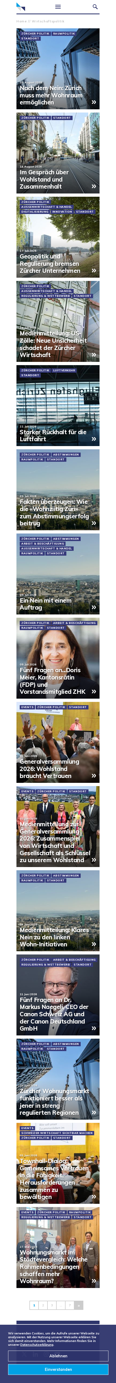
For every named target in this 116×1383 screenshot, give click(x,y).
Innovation (62, 211)
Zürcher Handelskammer (20, 6)
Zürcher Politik (35, 33)
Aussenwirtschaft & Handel (46, 207)
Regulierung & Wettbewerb (45, 296)
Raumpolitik (64, 33)
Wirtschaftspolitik (48, 21)
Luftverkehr (64, 370)
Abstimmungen (66, 454)
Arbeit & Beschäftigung (42, 543)
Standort (30, 38)
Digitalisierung (35, 211)
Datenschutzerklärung (36, 1345)
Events (27, 707)
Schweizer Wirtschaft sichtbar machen (57, 1133)
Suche (95, 6)
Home (21, 21)
